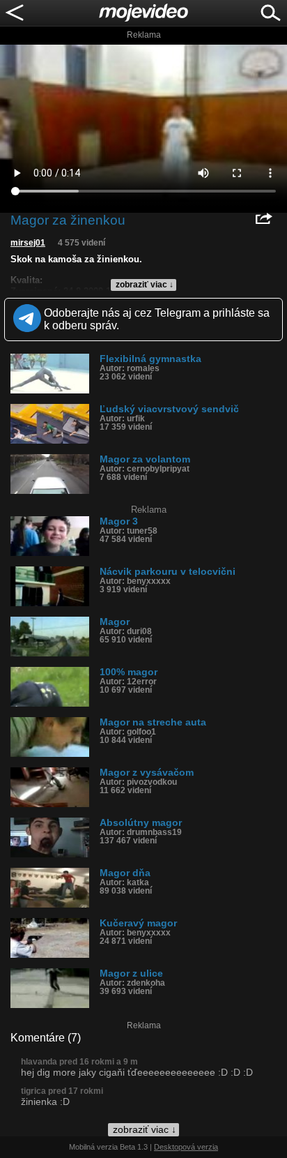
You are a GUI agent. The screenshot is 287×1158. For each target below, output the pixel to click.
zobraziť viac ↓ (144, 285)
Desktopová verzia (186, 1147)
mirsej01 (27, 243)
